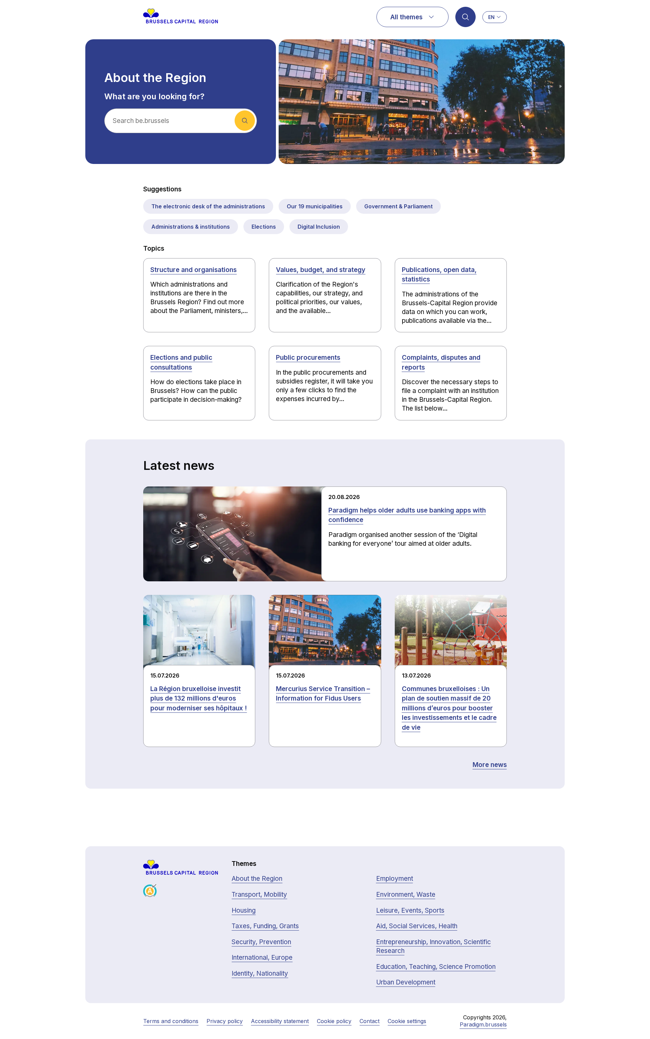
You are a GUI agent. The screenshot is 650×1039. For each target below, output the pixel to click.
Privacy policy (225, 1021)
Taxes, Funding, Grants (265, 926)
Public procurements (308, 357)
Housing (244, 910)
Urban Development (405, 982)
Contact (370, 1021)
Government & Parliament (398, 206)
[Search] (465, 17)
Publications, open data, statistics (439, 275)
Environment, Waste (405, 894)
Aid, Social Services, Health (416, 926)
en (491, 17)
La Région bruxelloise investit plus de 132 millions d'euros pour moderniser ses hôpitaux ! (198, 698)
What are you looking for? (154, 96)
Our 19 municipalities (315, 206)
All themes (406, 17)
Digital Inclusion (319, 226)
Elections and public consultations (181, 362)
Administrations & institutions (190, 226)
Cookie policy (334, 1021)
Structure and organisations (193, 270)
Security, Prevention (261, 942)
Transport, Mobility (259, 894)
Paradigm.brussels (483, 1024)
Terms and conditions (170, 1021)
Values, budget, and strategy (320, 270)
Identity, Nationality (260, 973)
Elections (264, 226)
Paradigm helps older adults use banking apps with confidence (407, 515)
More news (490, 765)
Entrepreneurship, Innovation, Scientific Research (433, 946)
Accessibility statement (280, 1021)
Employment (394, 878)
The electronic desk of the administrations (208, 206)
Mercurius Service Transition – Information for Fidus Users (323, 694)
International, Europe (262, 957)
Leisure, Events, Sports (410, 910)
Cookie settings (407, 1021)
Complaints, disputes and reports (441, 362)
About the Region (257, 878)
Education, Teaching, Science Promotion (436, 967)
